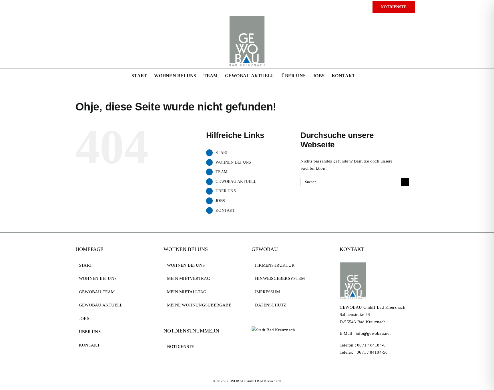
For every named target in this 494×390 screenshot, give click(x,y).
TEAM (221, 172)
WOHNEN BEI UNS (233, 162)
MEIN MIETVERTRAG (188, 278)
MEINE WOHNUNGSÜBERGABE (199, 305)
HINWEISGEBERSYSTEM (280, 278)
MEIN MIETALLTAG (186, 292)
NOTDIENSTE (180, 346)
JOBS (220, 201)
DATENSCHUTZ (270, 305)
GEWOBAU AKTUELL (236, 181)
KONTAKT (225, 210)
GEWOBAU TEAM (97, 292)
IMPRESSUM (267, 292)
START (222, 153)
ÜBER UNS (226, 191)
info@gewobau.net (373, 333)
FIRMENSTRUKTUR (274, 265)
